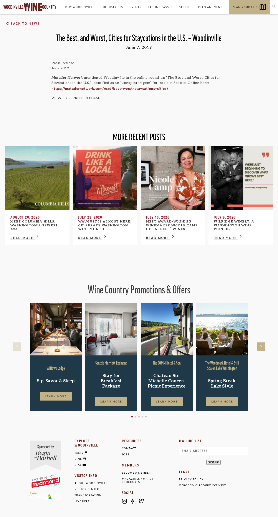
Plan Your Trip (245, 7)
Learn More (56, 396)
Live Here (82, 501)
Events (135, 7)
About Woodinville (91, 483)
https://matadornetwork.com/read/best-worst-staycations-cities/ (109, 88)
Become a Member (136, 472)
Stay (78, 465)
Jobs (125, 454)
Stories (185, 7)
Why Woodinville (79, 7)
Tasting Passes (160, 7)
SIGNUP (213, 462)
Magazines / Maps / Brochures (137, 480)
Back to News (25, 23)
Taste (78, 453)
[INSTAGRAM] (124, 501)
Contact (129, 448)
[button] (132, 416)
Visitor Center (86, 489)
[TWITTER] (141, 501)
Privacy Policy (191, 479)
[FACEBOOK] (133, 501)
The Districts (112, 7)
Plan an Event (210, 7)
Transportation (88, 495)
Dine (78, 459)
